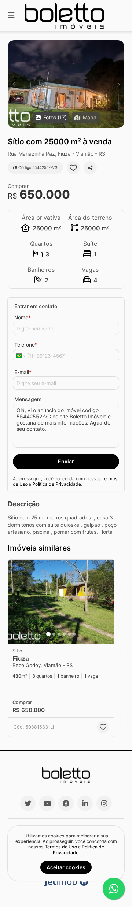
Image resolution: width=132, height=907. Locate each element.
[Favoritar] (73, 167)
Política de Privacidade (56, 484)
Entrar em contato (35, 306)
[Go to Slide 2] (53, 634)
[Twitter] (28, 803)
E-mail (23, 372)
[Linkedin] (85, 803)
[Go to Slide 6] (74, 634)
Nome (22, 317)
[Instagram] (104, 803)
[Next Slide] (118, 84)
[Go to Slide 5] (69, 634)
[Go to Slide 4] (64, 634)
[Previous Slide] (14, 84)
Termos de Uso (61, 846)
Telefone (25, 344)
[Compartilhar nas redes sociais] (90, 167)
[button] (66, 84)
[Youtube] (47, 803)
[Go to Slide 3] (59, 634)
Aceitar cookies (66, 867)
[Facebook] (66, 803)
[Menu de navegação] (11, 15)
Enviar (66, 461)
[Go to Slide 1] (48, 634)
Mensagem (27, 399)
